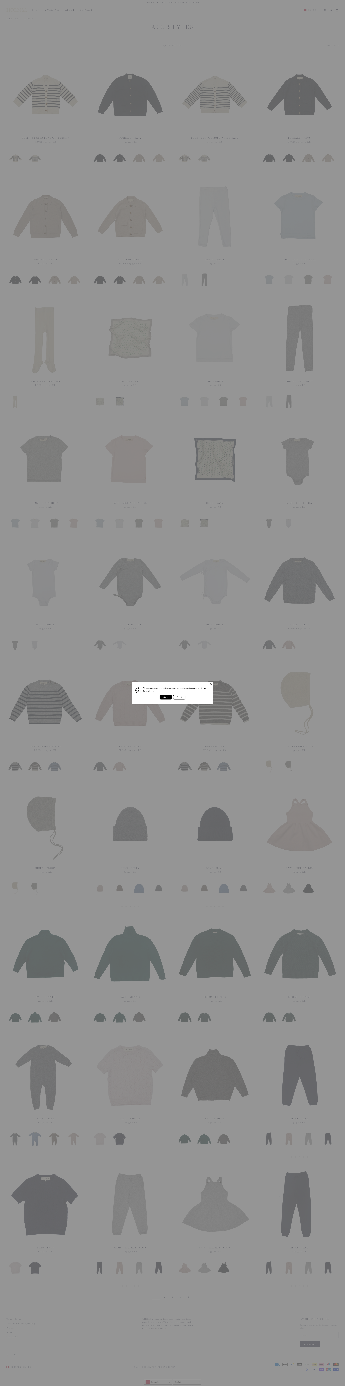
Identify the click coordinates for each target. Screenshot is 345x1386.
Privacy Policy (148, 691)
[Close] (211, 683)
